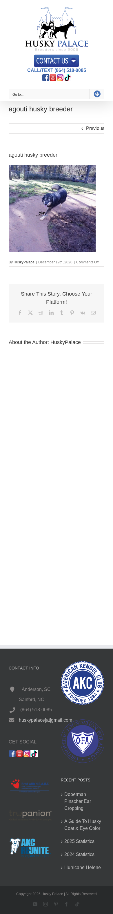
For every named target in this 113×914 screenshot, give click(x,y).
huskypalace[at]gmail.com (45, 720)
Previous (95, 128)
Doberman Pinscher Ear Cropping (77, 801)
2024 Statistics (79, 854)
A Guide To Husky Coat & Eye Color (82, 825)
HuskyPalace (24, 262)
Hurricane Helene (82, 867)
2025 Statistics (79, 841)
